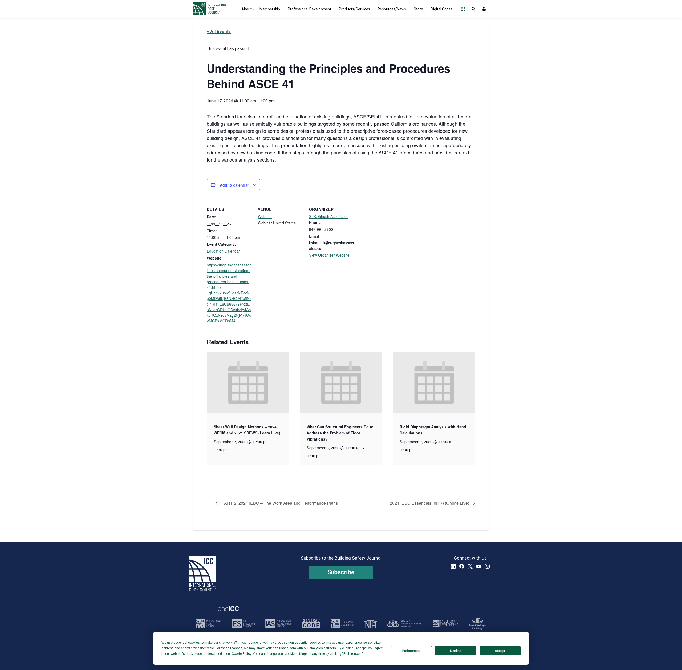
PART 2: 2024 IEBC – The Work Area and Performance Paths (279, 503)
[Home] (214, 9)
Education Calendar (223, 251)
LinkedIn (453, 566)
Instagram (487, 566)
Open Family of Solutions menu (462, 9)
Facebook (461, 566)
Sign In (484, 9)
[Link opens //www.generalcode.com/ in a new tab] (311, 623)
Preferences (411, 651)
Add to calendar (234, 185)
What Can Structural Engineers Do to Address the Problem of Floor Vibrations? (340, 432)
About (247, 9)
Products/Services (354, 9)
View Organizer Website (329, 255)
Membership (269, 9)
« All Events (219, 31)
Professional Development (309, 9)
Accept (500, 651)
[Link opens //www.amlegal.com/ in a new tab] (477, 623)
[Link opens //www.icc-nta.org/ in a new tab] (370, 623)
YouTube (479, 566)
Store (418, 9)
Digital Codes (442, 9)
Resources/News (392, 9)
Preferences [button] (352, 654)
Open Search (473, 9)
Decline (455, 651)
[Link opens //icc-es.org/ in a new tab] (243, 623)
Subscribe (341, 572)
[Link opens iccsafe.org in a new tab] (208, 623)
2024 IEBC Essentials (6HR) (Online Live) (430, 503)
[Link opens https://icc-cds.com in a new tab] (445, 623)
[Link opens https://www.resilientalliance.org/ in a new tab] (404, 623)
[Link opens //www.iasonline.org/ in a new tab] (278, 623)
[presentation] (248, 382)
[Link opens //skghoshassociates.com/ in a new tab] (342, 623)
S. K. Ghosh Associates (328, 216)
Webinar (265, 216)
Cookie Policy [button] (241, 654)
